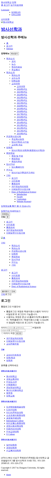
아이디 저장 (9, 333)
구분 (2, 349)
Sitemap (9, 49)
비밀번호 (37, 327)
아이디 (4, 327)
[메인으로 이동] (3, 238)
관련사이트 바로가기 (9, 371)
